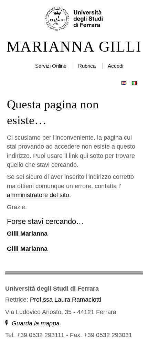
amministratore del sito (38, 195)
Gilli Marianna (27, 233)
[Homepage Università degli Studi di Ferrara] (73, 19)
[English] (123, 81)
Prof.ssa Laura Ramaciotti (65, 299)
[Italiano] (134, 81)
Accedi (115, 66)
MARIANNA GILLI (74, 47)
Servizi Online (50, 66)
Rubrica (87, 66)
